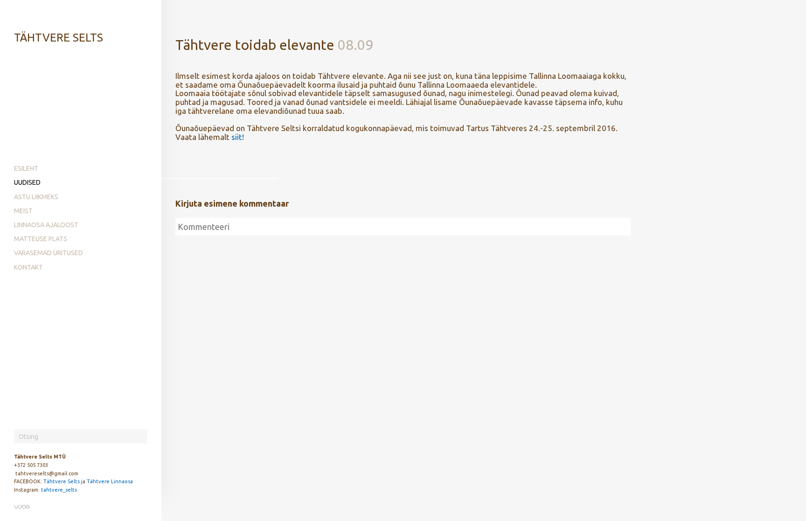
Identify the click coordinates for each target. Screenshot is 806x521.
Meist (23, 211)
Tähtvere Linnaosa (110, 481)
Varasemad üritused (48, 253)
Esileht (26, 168)
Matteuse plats (40, 239)
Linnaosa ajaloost (46, 225)
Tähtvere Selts (58, 37)
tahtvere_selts (59, 490)
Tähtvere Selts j (63, 481)
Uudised (27, 182)
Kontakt (28, 267)
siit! (237, 136)
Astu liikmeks (36, 197)
